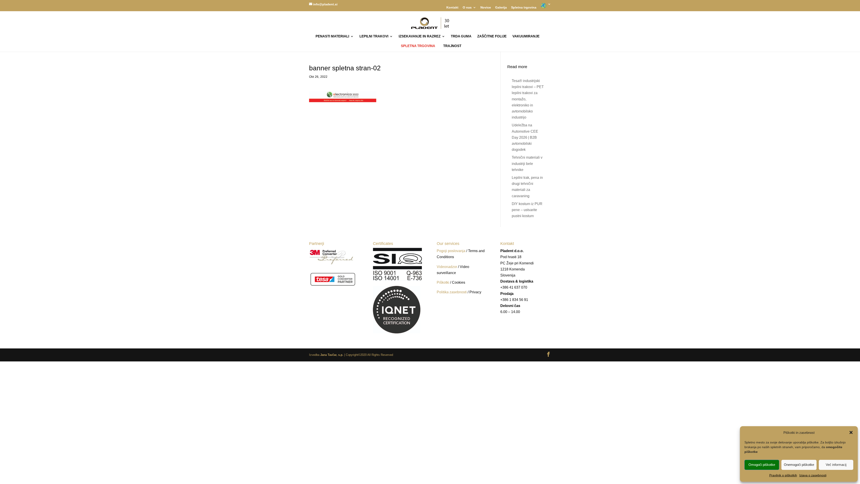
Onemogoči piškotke (799, 465)
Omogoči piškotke (761, 465)
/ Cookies (457, 282)
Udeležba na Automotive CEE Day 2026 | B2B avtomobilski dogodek (525, 137)
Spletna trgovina (523, 7)
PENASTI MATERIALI (332, 36)
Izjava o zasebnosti (812, 475)
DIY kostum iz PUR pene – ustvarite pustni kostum (527, 210)
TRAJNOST (452, 46)
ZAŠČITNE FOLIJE (492, 36)
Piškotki (443, 282)
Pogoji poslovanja (451, 251)
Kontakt (452, 7)
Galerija (501, 7)
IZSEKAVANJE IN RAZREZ (420, 36)
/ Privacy (474, 292)
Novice (485, 7)
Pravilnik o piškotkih (783, 475)
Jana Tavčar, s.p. (331, 355)
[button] (851, 432)
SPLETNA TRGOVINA (418, 46)
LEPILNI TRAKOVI (373, 36)
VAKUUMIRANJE (526, 36)
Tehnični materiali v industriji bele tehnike (527, 163)
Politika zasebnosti (452, 292)
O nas (467, 7)
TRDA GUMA (461, 36)
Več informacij (836, 465)
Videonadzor (447, 267)
